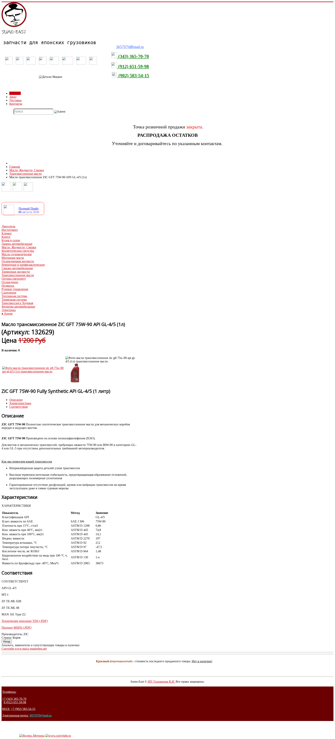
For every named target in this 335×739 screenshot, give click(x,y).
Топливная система (14, 296)
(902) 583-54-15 (133, 75)
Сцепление (9, 292)
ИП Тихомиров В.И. (161, 681)
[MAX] (28, 190)
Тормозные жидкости (16, 271)
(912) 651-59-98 (133, 66)
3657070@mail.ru (40, 715)
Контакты (15, 103)
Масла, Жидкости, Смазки (19, 247)
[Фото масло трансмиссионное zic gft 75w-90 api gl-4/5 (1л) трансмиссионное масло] (33, 371)
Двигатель (8, 226)
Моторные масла (13, 257)
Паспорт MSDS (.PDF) (16, 627)
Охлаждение (10, 282)
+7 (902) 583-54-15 (23, 709)
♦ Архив (7, 313)
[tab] (16, 399)
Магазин (15, 93)
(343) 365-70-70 (133, 56)
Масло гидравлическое (17, 254)
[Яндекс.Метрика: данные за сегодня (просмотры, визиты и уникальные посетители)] (32, 735)
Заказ (12, 96)
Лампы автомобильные (17, 243)
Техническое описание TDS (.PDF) (25, 621)
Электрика (9, 310)
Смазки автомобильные (17, 268)
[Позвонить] (6, 190)
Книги (6, 236)
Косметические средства (18, 250)
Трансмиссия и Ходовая (17, 303)
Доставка (15, 100)
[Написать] (17, 190)
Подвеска (8, 285)
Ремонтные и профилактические (23, 264)
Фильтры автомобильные (18, 306)
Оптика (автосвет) (14, 278)
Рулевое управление (15, 289)
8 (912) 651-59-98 (15, 702)
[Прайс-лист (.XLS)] (8, 214)
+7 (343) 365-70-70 (14, 698)
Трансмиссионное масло (18, 275)
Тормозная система (14, 299)
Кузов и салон (11, 240)
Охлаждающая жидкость (18, 261)
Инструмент (10, 229)
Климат (7, 233)
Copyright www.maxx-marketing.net (24, 648)
